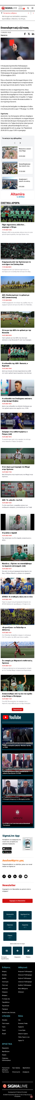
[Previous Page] (15, 143)
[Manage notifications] (31, 1096)
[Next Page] (20, 143)
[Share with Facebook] (24, 34)
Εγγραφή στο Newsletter (17, 901)
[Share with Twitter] (29, 34)
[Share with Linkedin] (33, 34)
